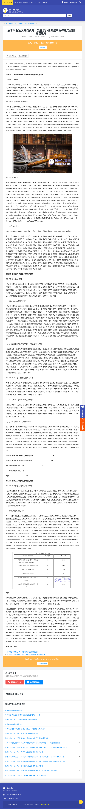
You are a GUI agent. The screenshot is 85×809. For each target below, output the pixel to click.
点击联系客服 (43, 663)
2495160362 (35, 682)
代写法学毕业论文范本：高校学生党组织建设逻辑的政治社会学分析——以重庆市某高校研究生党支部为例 (39, 757)
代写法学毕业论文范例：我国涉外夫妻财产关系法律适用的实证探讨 (27, 738)
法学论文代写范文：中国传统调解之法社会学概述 (21, 720)
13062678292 (16, 682)
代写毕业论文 (19, 24)
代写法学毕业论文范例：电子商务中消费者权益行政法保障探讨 (25, 775)
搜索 (69, 16)
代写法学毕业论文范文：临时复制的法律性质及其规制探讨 (24, 766)
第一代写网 (9, 24)
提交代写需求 (8, 2)
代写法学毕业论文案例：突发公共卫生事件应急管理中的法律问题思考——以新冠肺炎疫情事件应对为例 (38, 761)
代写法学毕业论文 (30, 24)
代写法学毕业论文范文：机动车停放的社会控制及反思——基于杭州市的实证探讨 (31, 771)
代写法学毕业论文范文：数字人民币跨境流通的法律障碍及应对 (26, 655)
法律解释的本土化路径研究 (13, 724)
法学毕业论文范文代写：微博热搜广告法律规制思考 (22, 652)
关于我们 (36, 804)
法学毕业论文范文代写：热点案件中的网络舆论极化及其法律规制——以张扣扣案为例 (32, 743)
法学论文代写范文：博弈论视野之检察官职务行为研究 (22, 715)
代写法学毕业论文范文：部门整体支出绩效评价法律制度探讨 (24, 752)
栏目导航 (23, 804)
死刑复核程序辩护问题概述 (13, 710)
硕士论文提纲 (23, 56)
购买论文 (42, 47)
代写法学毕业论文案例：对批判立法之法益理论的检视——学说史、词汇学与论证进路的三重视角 (36, 747)
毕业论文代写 (11, 56)
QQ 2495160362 (10, 798)
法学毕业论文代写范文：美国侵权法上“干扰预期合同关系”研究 (25, 729)
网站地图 (30, 804)
